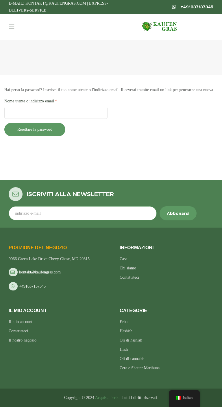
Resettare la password (34, 129)
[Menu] (11, 27)
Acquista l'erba (107, 397)
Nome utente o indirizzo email (38, 100)
